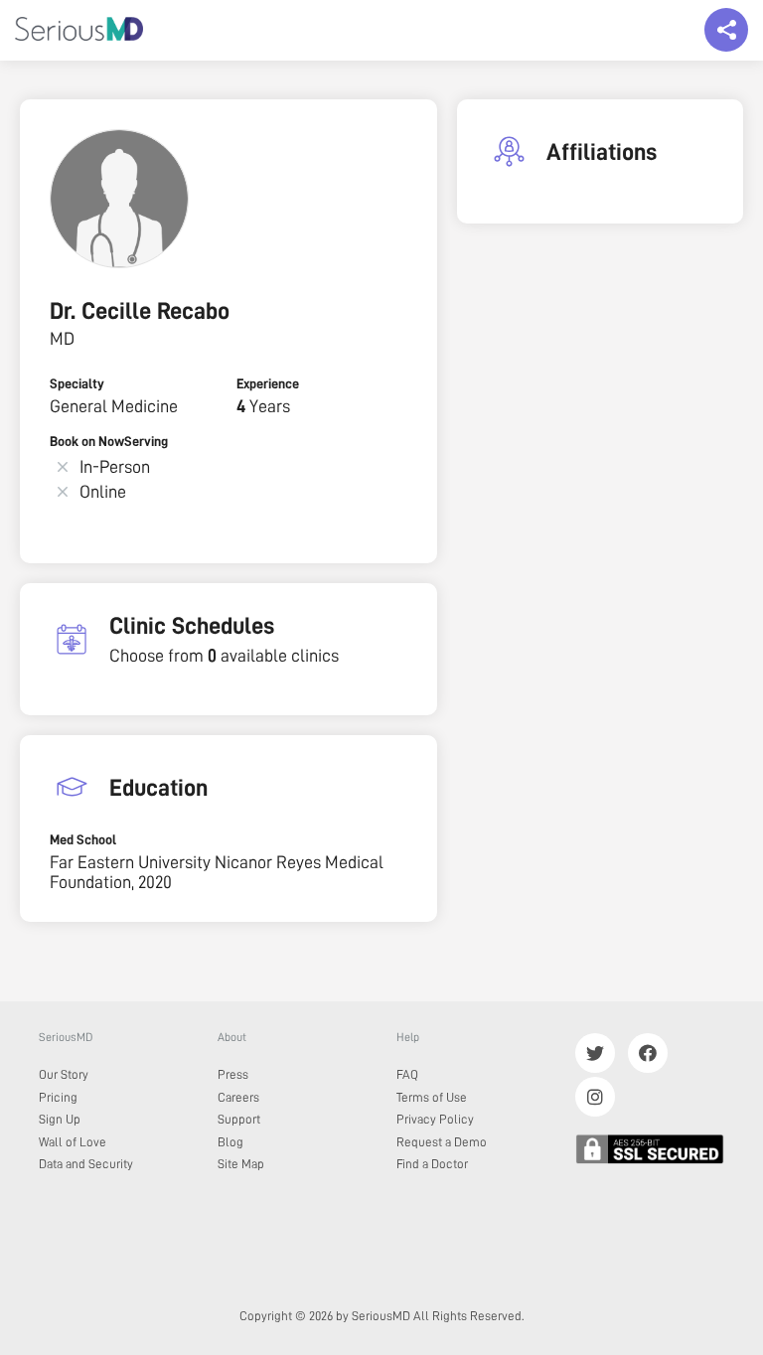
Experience (267, 383)
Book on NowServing (109, 441)
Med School (83, 839)
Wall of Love (72, 1141)
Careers (238, 1097)
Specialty (77, 383)
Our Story (63, 1074)
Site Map (241, 1163)
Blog (230, 1141)
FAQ (407, 1074)
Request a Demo (441, 1141)
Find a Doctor (432, 1163)
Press (233, 1074)
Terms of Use (431, 1097)
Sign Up (59, 1119)
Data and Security (86, 1163)
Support (239, 1119)
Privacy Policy (435, 1119)
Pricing (58, 1097)
